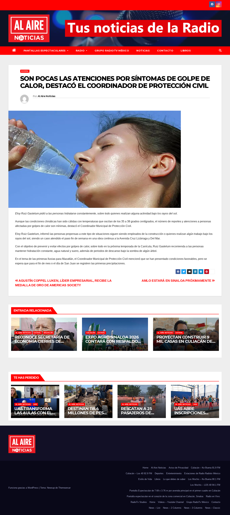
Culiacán (90, 333)
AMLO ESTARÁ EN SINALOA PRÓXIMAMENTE (177, 280)
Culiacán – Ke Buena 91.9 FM (205, 467)
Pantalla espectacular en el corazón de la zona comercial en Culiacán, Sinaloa (165, 496)
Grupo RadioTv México (112, 50)
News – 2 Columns (172, 508)
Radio (80, 50)
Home (145, 467)
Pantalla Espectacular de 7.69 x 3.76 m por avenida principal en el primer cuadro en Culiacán (174, 490)
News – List (154, 508)
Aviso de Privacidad (178, 467)
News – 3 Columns (193, 508)
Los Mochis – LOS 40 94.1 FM (205, 485)
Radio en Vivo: (213, 496)
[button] (220, 50)
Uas (35, 404)
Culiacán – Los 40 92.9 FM (139, 473)
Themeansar (64, 487)
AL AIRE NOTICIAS (23, 333)
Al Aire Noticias (46, 96)
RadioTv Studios (139, 502)
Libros (186, 50)
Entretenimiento (174, 473)
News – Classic (212, 508)
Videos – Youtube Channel (171, 502)
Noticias (143, 50)
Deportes (159, 473)
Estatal (24, 71)
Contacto (165, 50)
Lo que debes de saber (174, 479)
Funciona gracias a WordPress (23, 487)
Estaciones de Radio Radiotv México (202, 473)
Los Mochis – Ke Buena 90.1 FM (204, 479)
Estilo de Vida (145, 479)
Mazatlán (48, 333)
